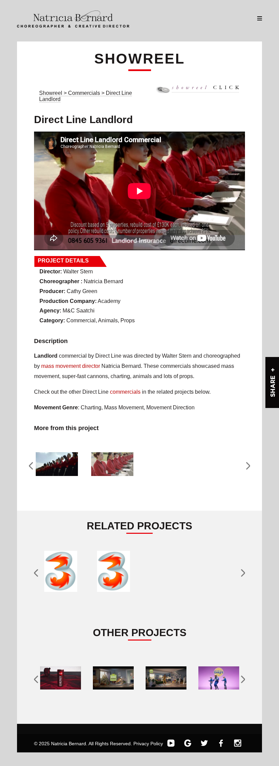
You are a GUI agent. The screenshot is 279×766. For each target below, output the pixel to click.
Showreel (50, 93)
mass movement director (70, 366)
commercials (125, 392)
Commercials (84, 93)
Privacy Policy (148, 743)
